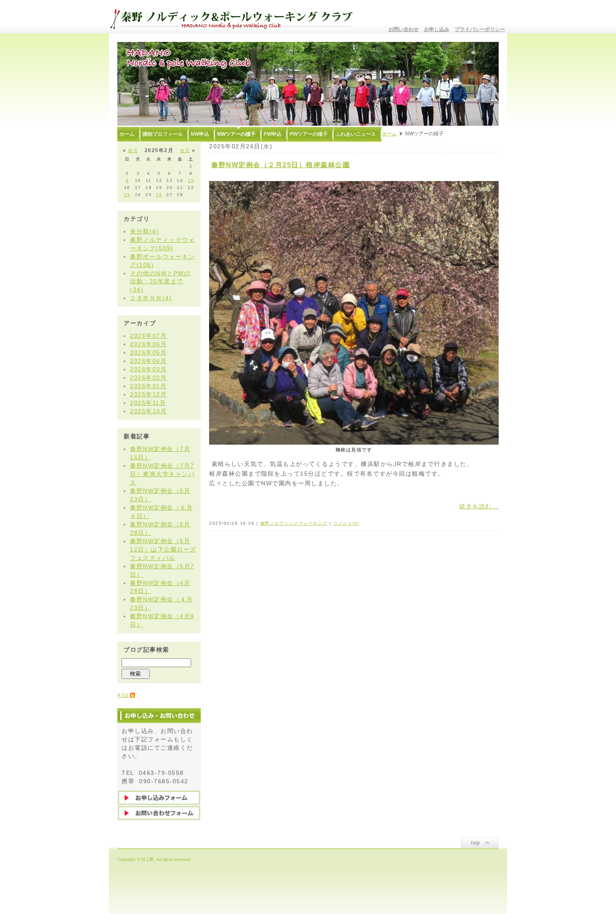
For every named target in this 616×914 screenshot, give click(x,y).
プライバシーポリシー (480, 29)
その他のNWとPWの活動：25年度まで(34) (160, 281)
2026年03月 (148, 369)
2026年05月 (148, 352)
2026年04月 (148, 360)
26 (159, 194)
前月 (133, 150)
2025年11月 (148, 402)
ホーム (389, 134)
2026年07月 (148, 335)
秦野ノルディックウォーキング (294, 523)
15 (191, 180)
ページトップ (480, 842)
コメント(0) (346, 523)
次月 (185, 150)
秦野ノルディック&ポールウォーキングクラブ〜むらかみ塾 (234, 17)
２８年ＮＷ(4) (151, 298)
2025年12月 (148, 394)
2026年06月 (148, 344)
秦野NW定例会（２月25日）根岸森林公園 (280, 164)
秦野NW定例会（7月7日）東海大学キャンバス (162, 474)
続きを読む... (479, 506)
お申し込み (436, 29)
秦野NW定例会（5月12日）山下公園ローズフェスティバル (163, 549)
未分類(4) (144, 231)
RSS (123, 695)
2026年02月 (148, 377)
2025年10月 (148, 411)
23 (127, 194)
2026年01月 (148, 386)
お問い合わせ (403, 29)
